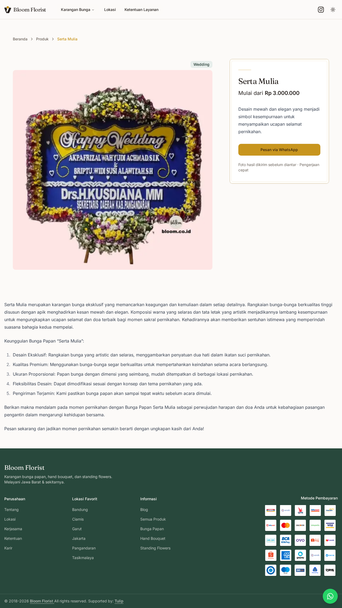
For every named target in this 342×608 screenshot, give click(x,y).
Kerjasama (13, 528)
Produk (42, 39)
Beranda (20, 39)
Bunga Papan (152, 528)
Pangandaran (84, 548)
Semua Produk (153, 519)
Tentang (11, 509)
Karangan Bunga (75, 9)
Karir (8, 548)
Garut (77, 528)
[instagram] (321, 10)
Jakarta (79, 538)
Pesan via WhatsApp (279, 149)
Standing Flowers (155, 548)
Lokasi (110, 9)
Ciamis (78, 519)
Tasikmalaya (83, 557)
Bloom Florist (42, 601)
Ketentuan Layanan (141, 9)
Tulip (119, 601)
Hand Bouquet (152, 538)
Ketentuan (13, 538)
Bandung (80, 509)
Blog (144, 509)
